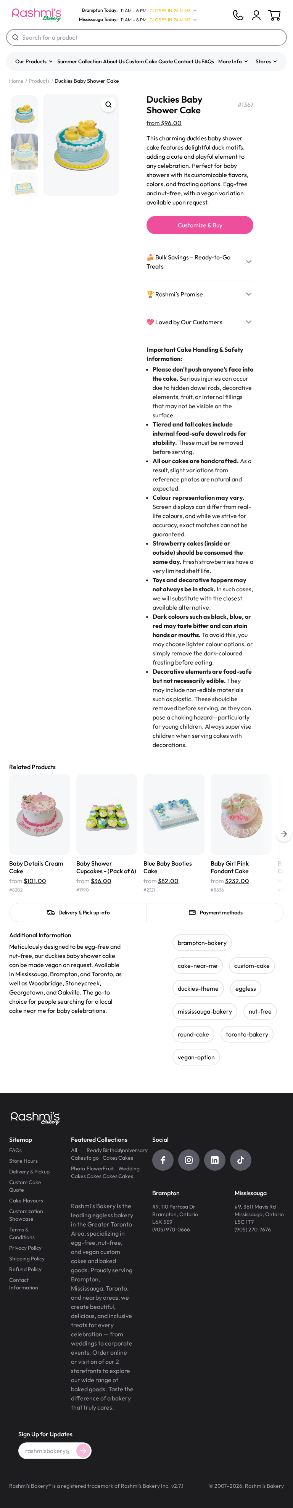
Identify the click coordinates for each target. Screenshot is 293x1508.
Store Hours (23, 1160)
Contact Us (187, 61)
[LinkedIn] (214, 1160)
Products (39, 80)
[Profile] (256, 15)
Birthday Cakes (110, 1154)
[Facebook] (163, 1160)
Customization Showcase (26, 1215)
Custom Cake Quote (149, 61)
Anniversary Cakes (126, 1154)
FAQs (207, 61)
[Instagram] (189, 1160)
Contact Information (23, 1283)
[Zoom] (108, 104)
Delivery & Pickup (29, 1171)
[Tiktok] (240, 1160)
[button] (34, 61)
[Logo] (37, 15)
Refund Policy (25, 1269)
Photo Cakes (78, 1172)
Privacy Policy (25, 1247)
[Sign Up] (83, 1451)
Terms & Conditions (22, 1233)
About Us (114, 61)
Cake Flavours (26, 1200)
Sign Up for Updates (45, 1434)
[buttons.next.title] (283, 834)
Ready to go (94, 1154)
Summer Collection (79, 61)
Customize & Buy (200, 225)
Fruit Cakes (110, 1172)
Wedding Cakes (126, 1172)
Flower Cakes (94, 1172)
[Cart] (256, 15)
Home (16, 80)
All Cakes (78, 1154)
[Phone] (238, 15)
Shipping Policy (27, 1258)
